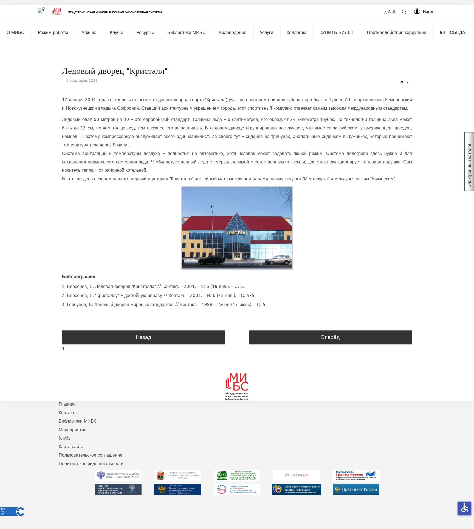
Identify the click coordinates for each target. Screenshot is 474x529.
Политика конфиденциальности (91, 463)
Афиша (89, 32)
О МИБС (15, 32)
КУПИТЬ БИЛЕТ (337, 32)
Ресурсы (145, 32)
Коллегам (296, 32)
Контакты (68, 412)
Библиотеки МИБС (186, 32)
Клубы (116, 32)
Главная (67, 404)
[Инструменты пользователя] (404, 82)
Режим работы (53, 32)
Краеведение (232, 32)
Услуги (266, 32)
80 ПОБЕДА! (453, 32)
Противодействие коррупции (396, 32)
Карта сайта (71, 446)
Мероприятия (72, 429)
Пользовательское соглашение (90, 455)
